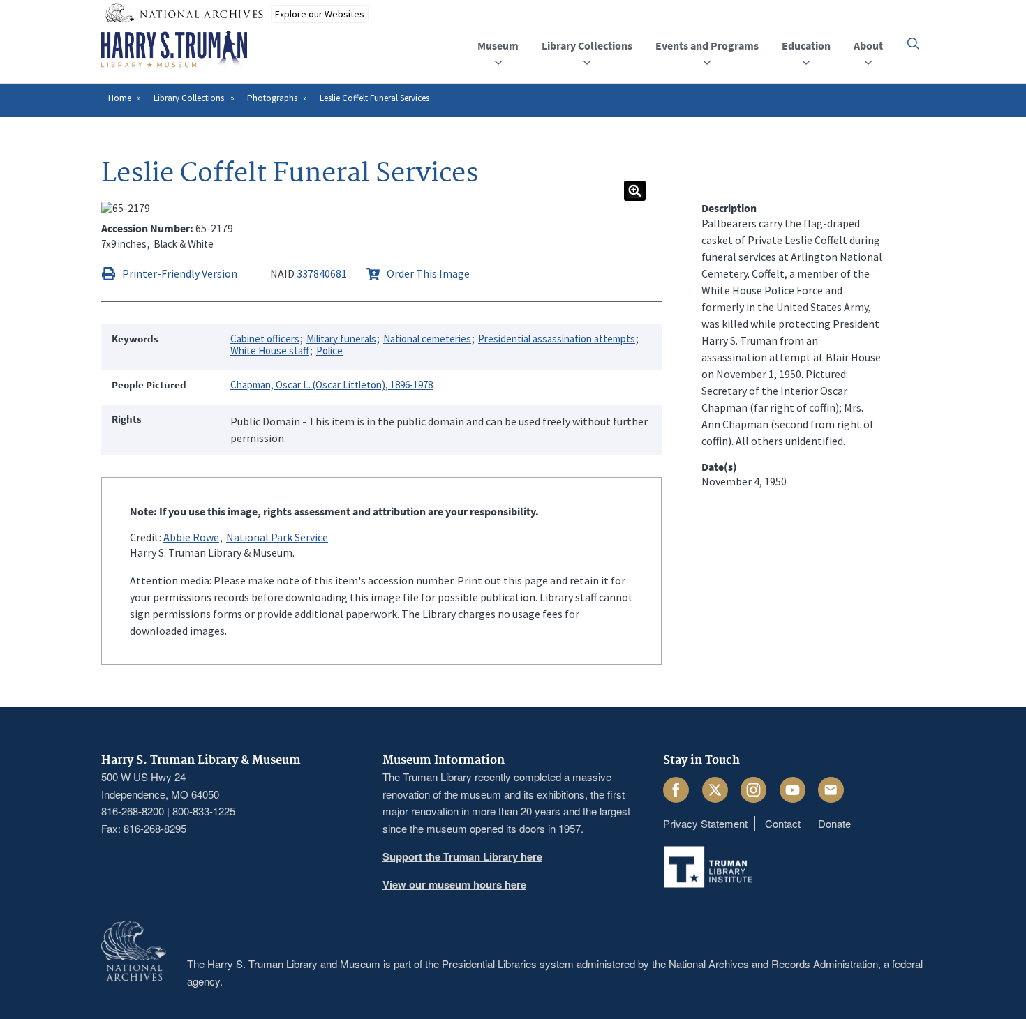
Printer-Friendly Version (179, 273)
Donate (834, 823)
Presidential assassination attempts (556, 338)
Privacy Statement (705, 823)
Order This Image (428, 273)
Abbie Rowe (191, 537)
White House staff (269, 350)
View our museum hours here (454, 884)
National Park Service (277, 537)
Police (329, 350)
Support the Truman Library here (462, 856)
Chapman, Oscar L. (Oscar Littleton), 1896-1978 (331, 384)
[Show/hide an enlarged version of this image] (635, 191)
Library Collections (189, 98)
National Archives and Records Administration (773, 963)
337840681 (322, 273)
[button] (913, 44)
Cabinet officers (264, 338)
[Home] (174, 49)
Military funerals (341, 338)
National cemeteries (427, 338)
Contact (783, 823)
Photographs (272, 98)
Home (119, 98)
